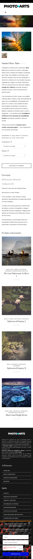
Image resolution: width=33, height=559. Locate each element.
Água (13, 135)
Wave (22, 138)
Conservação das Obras (11, 518)
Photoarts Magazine (10, 507)
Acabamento (6, 142)
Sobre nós (7, 470)
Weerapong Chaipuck (20, 271)
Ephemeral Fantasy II (16, 368)
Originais (22, 269)
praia (13, 138)
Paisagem (8, 271)
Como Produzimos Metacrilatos (13, 514)
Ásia (12, 269)
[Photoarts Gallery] (16, 6)
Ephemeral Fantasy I (16, 321)
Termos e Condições (10, 500)
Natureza (25, 135)
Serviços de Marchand (10, 477)
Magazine (6, 481)
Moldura (4, 151)
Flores (11, 319)
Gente (16, 269)
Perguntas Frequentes (10, 496)
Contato (6, 493)
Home (9, 24)
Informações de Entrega (11, 504)
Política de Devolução (10, 511)
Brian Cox (19, 135)
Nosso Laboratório (9, 474)
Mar (10, 411)
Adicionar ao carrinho (16, 165)
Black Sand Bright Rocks (16, 415)
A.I (10, 135)
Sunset (18, 138)
